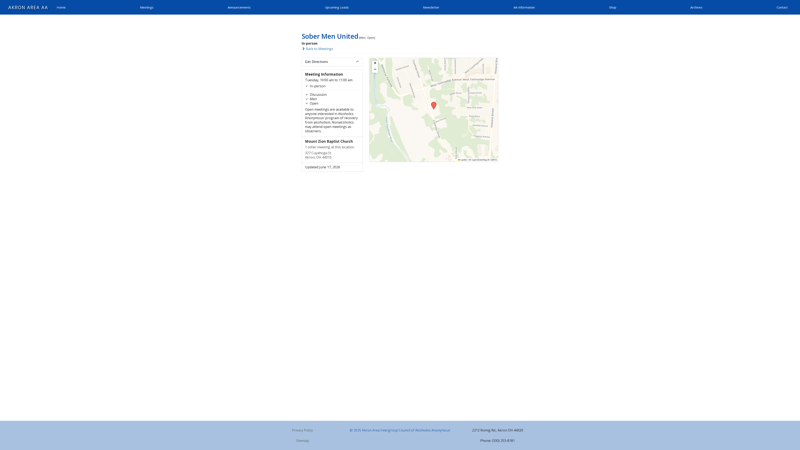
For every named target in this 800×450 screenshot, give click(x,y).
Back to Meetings (319, 48)
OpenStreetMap (479, 159)
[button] (432, 103)
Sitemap (302, 440)
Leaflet (463, 159)
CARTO (493, 159)
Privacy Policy (302, 430)
